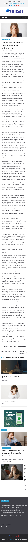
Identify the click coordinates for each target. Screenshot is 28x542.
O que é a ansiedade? (8, 401)
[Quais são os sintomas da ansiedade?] (12, 477)
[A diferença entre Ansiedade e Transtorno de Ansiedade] (14, 361)
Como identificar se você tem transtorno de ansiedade (13, 452)
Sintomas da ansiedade (7, 447)
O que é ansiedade (6, 39)
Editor (4, 50)
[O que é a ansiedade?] (14, 386)
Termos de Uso (4, 526)
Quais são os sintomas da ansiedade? (25, 474)
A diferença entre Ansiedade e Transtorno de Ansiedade (11, 377)
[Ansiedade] (2, 17)
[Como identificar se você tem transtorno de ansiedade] (14, 439)
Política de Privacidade (6, 524)
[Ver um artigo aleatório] (25, 17)
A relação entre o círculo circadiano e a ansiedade (15, 347)
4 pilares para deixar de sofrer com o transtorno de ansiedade (13, 352)
